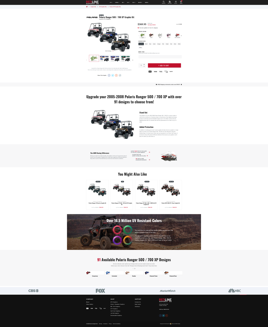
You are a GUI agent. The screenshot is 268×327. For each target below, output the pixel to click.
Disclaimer (105, 323)
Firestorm (114, 276)
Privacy (110, 323)
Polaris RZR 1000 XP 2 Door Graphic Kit (171, 203)
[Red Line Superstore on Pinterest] (166, 315)
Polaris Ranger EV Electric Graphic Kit (97, 203)
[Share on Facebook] (109, 75)
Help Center (138, 304)
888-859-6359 (166, 309)
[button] (120, 75)
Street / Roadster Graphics (118, 304)
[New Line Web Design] (171, 324)
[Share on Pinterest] (116, 75)
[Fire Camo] (94, 273)
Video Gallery (89, 304)
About (87, 302)
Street (116, 2)
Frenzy (153, 272)
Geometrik (173, 272)
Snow (146, 2)
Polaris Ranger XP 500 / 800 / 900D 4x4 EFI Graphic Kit (146, 203)
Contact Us (138, 302)
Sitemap (100, 323)
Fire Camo (94, 276)
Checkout (137, 306)
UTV (128, 2)
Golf (133, 2)
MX (122, 2)
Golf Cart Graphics (115, 311)
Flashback (134, 272)
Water (139, 2)
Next (130, 37)
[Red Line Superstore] (92, 2)
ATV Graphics (114, 302)
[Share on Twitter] (112, 75)
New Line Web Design (176, 323)
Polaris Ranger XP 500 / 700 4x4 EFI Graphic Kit (121, 203)
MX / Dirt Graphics (115, 306)
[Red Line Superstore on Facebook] (160, 315)
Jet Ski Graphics (115, 313)
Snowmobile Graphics (116, 315)
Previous (88, 37)
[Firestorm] (114, 273)
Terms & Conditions (116, 323)
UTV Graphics (114, 308)
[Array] (104, 58)
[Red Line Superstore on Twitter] (163, 315)
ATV (111, 2)
